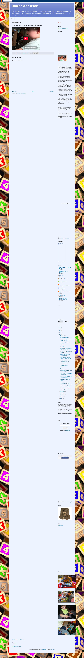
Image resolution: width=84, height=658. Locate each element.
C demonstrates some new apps (66, 368)
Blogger (52, 649)
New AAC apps (63, 346)
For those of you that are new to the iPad (66, 352)
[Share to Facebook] (37, 53)
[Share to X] (35, 53)
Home (12, 18)
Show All (70, 302)
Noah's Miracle (62, 295)
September (62, 394)
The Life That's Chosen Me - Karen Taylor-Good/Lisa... (65, 388)
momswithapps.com (63, 281)
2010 (60, 334)
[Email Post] (31, 53)
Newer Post (14, 91)
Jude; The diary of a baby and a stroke (65, 268)
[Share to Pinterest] (38, 53)
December (62, 335)
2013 (60, 328)
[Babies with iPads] (62, 260)
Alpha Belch (62, 345)
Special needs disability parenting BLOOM (63, 299)
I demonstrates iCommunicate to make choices (66, 374)
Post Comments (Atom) (21, 93)
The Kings (61, 275)
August (61, 396)
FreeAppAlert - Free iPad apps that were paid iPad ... (65, 349)
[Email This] (33, 53)
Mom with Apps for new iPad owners (65, 342)
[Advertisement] (66, 442)
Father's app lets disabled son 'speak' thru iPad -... (65, 339)
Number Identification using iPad (65, 380)
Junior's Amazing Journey (64, 285)
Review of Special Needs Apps (65, 337)
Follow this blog (65, 457)
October (62, 393)
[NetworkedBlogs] (65, 456)
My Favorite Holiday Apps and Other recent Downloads (66, 385)
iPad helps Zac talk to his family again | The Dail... (66, 371)
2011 (60, 332)
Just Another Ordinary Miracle (63, 272)
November (62, 391)
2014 (60, 327)
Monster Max (61, 288)
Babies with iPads (25, 6)
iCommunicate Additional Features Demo (65, 355)
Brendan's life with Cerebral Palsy (64, 291)
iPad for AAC (62, 367)
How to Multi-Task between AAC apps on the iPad (65, 360)
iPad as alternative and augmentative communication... (64, 364)
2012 (60, 330)
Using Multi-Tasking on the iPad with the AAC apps (66, 377)
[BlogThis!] (34, 53)
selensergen (44, 649)
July (61, 398)
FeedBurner (67, 430)
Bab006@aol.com (65, 412)
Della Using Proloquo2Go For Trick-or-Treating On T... (65, 382)
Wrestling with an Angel (64, 278)
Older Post (51, 91)
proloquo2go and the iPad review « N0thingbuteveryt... (66, 358)
